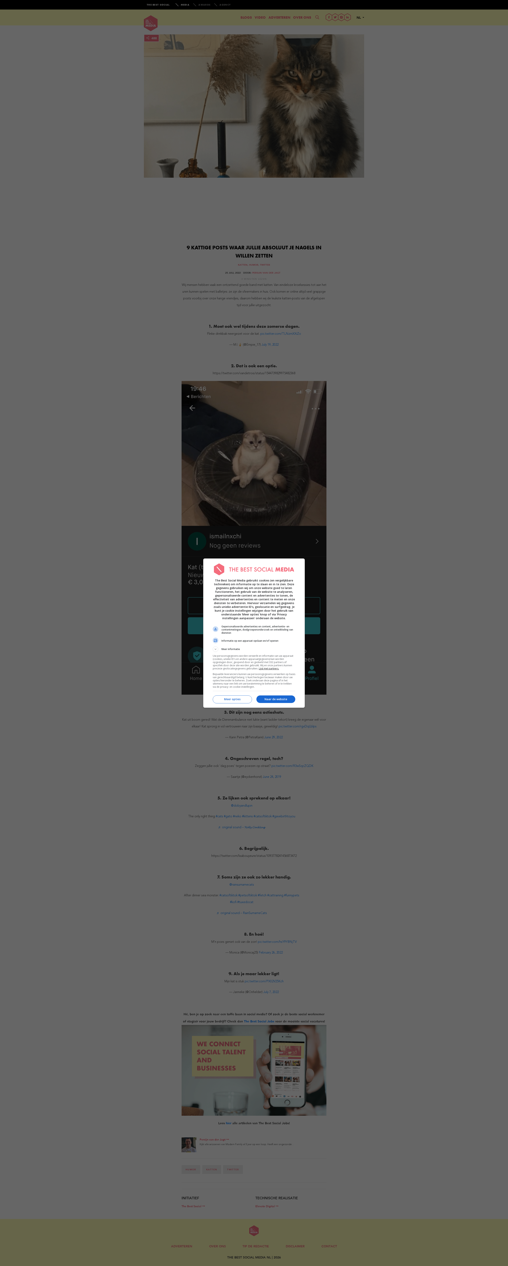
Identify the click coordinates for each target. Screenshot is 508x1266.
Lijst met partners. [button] (269, 668)
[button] (254, 649)
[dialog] (254, 633)
